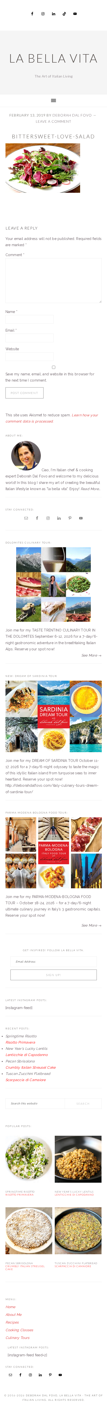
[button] (42, 168)
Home (10, 1307)
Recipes (12, 1322)
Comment (15, 255)
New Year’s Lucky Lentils (74, 1193)
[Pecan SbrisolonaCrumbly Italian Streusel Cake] (29, 1231)
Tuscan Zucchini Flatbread (76, 1265)
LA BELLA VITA (53, 58)
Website (12, 349)
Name (11, 312)
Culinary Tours (17, 1338)
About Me (13, 1315)
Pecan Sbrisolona (25, 1266)
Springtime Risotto (20, 1193)
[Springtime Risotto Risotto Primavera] (29, 1160)
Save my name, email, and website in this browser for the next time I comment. (50, 377)
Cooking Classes (19, 1330)
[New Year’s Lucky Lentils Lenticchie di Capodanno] (78, 1160)
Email (11, 330)
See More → (91, 655)
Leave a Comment (53, 121)
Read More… (91, 489)
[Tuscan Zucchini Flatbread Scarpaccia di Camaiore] (78, 1231)
